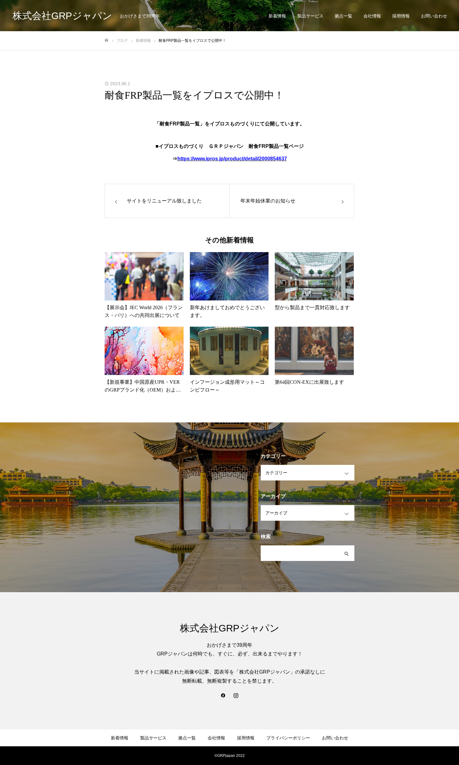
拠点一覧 (343, 15)
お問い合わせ (434, 15)
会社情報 (372, 15)
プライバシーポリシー (288, 737)
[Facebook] (223, 695)
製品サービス (310, 15)
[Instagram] (236, 695)
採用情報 (401, 15)
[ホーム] (106, 40)
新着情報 (277, 15)
